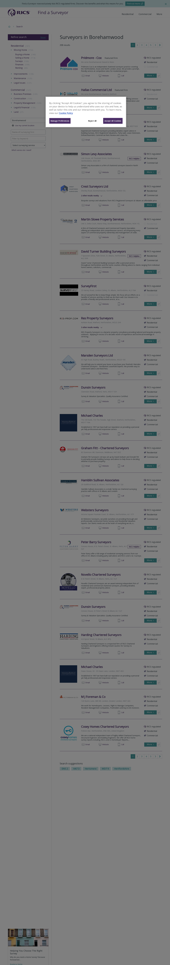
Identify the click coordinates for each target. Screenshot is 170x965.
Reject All (92, 121)
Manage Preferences (60, 121)
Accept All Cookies (113, 121)
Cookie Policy (66, 113)
